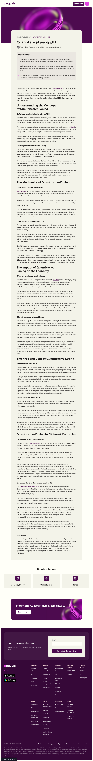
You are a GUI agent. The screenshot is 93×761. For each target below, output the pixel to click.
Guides (57, 708)
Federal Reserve (34, 443)
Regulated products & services (67, 744)
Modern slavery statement (47, 733)
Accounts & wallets (34, 670)
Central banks (21, 191)
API (32, 674)
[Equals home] (10, 3)
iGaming (57, 687)
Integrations (46, 687)
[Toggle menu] (87, 4)
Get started (78, 3)
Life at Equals (47, 721)
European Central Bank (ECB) (29, 487)
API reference (59, 704)
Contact (45, 714)
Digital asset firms (58, 679)
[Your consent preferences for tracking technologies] (9, 759)
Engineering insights (70, 717)
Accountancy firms (59, 670)
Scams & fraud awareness (35, 726)
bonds (73, 127)
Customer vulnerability (34, 716)
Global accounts (45, 670)
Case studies (71, 670)
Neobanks (58, 691)
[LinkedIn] (5, 670)
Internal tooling (59, 711)
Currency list (34, 721)
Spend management (47, 683)
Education (58, 684)
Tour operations (59, 695)
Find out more (23, 612)
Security (45, 725)
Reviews (69, 674)
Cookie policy (42, 744)
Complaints (34, 704)
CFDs (56, 674)
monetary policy (57, 89)
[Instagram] (8, 670)
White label (34, 685)
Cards (32, 682)
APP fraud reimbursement (47, 705)
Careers (45, 710)
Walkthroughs (35, 711)
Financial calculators (70, 711)
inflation (56, 280)
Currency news (84, 678)
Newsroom (83, 670)
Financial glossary (70, 705)
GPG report (46, 728)
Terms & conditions (83, 744)
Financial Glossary (24, 37)
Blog (81, 674)
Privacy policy (52, 744)
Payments (34, 678)
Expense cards (47, 674)
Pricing (45, 678)
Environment (46, 717)
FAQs (32, 708)
